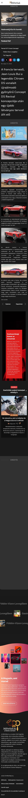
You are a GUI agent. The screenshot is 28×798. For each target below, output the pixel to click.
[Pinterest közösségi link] (10, 60)
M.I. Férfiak (14, 415)
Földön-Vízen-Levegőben (10, 52)
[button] (22, 390)
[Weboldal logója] (15, 2)
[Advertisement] (14, 525)
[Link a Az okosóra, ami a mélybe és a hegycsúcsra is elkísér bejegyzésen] (14, 405)
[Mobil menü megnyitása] (2, 2)
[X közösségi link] (6, 60)
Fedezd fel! (6, 41)
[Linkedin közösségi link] (14, 60)
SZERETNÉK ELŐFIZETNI (9, 703)
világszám (12, 423)
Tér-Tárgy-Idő (7, 55)
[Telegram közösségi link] (18, 60)
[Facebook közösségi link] (2, 60)
